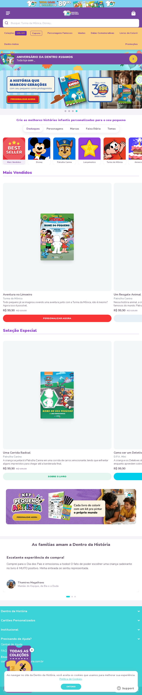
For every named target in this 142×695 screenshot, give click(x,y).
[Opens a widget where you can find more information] (125, 688)
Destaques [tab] (33, 128)
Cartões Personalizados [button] (18, 620)
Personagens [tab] (55, 128)
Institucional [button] (9, 630)
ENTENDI (71, 686)
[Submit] (7, 23)
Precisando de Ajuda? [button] (16, 639)
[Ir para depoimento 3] (75, 596)
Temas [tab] (112, 128)
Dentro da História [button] (14, 611)
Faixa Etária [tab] (93, 128)
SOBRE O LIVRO (57, 476)
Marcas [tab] (74, 128)
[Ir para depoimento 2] (72, 596)
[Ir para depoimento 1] (68, 596)
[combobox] (71, 23)
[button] (65, 111)
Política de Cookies (71, 679)
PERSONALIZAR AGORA (57, 318)
